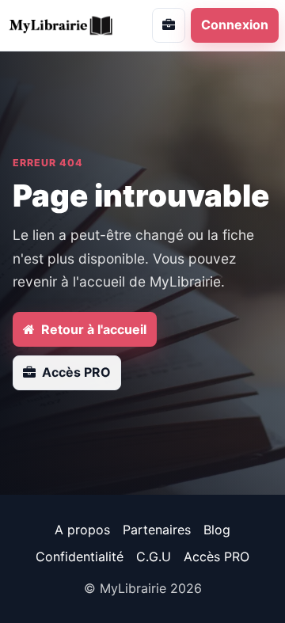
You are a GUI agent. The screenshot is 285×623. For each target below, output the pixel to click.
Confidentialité (80, 556)
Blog (216, 530)
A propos (82, 530)
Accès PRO (216, 556)
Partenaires (157, 530)
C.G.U (153, 556)
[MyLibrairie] (66, 24)
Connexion (234, 24)
